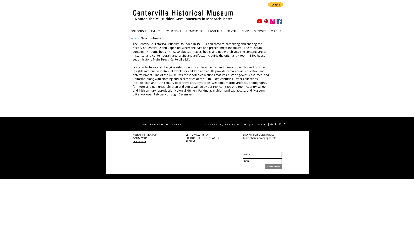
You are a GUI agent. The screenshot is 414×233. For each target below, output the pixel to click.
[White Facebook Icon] (284, 124)
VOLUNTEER (139, 141)
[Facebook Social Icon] (279, 21)
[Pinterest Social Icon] (266, 21)
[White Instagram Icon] (280, 124)
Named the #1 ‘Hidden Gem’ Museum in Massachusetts (184, 18)
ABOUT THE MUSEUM (145, 134)
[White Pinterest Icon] (275, 124)
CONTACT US (140, 138)
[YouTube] (259, 21)
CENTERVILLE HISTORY (198, 134)
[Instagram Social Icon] (272, 21)
